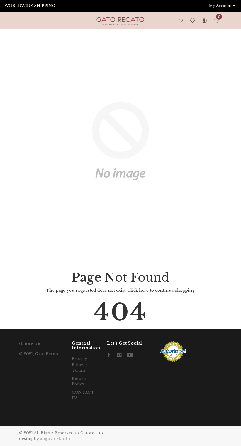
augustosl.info (55, 438)
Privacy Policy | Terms (79, 364)
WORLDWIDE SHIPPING (29, 5)
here (144, 290)
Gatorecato (30, 343)
